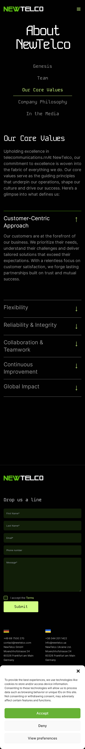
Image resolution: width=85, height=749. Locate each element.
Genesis (42, 66)
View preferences (42, 738)
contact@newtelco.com (17, 642)
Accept (42, 713)
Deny (42, 726)
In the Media (42, 114)
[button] (78, 671)
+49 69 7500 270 (14, 638)
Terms (30, 597)
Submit (21, 606)
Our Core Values (42, 90)
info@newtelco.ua (55, 642)
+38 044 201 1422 (56, 638)
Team (42, 78)
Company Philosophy (42, 102)
